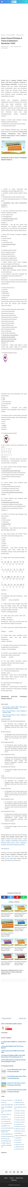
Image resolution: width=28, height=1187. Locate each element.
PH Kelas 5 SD (18, 1119)
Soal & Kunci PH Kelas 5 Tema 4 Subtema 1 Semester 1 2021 (7, 934)
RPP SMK (17, 1133)
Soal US (17, 1140)
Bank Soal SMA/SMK (7, 1107)
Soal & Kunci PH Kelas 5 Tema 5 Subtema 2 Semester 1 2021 (15, 715)
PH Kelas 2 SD (18, 1113)
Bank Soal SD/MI (6, 1104)
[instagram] (10, 1172)
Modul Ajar (4, 1138)
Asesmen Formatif (6, 1100)
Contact (12, 1178)
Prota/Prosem (18, 1124)
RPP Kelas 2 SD (19, 1128)
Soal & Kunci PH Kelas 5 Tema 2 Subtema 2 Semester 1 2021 (20, 929)
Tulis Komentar (4, 48)
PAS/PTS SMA (5, 1143)
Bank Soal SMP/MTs (7, 1110)
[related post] (7, 908)
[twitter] (11, 897)
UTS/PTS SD (18, 1149)
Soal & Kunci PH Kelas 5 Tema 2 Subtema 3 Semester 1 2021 (7, 949)
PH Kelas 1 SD (18, 1110)
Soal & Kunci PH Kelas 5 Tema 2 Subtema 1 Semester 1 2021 (20, 915)
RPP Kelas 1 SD (19, 1126)
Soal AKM (17, 1137)
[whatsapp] (23, 897)
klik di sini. (6, 848)
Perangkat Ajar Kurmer (20, 1107)
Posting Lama (22, 1018)
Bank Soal (6, 46)
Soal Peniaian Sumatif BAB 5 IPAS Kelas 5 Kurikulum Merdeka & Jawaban (15, 707)
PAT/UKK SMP (18, 1104)
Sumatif (17, 1142)
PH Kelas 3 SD (18, 1115)
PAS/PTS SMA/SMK (7, 1145)
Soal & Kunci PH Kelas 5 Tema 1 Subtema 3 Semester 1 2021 (7, 963)
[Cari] (26, 2)
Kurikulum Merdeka (6, 1128)
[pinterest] (17, 897)
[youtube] (22, 1172)
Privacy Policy (19, 1178)
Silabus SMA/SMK (19, 1135)
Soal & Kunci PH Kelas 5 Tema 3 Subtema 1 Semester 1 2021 (20, 963)
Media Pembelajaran (7, 1136)
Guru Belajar (5, 1121)
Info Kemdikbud (6, 1123)
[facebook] (4, 897)
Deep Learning (5, 1119)
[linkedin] (18, 1172)
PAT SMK (17, 1100)
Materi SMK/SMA (6, 1134)
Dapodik (4, 1116)
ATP (3, 1102)
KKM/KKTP (4, 1125)
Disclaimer (14, 1180)
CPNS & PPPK (5, 1114)
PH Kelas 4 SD (18, 1117)
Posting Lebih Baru (6, 1018)
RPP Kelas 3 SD (19, 1131)
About (5, 1178)
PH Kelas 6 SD (18, 1122)
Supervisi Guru (18, 1144)
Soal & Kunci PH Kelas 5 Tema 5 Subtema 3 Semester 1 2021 (15, 711)
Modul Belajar (5, 1140)
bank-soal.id (17, 1185)
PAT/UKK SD (18, 1102)
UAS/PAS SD (18, 1146)
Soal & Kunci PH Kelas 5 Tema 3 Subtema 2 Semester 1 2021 (7, 915)
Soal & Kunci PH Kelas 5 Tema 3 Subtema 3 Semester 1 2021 (20, 949)
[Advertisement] (14, 14)
